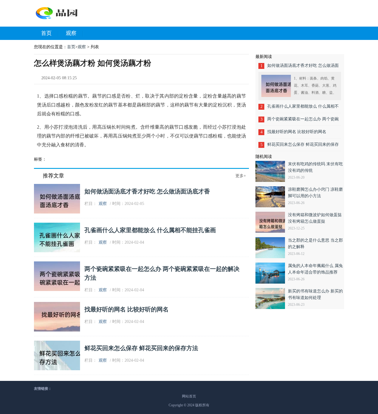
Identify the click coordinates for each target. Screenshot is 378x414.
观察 (71, 33)
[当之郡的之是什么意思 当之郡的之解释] (271, 247)
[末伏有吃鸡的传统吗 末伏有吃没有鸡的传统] (271, 171)
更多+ (240, 176)
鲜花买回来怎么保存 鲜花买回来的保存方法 (141, 348)
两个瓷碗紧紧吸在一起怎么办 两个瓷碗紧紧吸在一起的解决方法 (303, 121)
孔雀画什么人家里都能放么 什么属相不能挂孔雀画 (150, 230)
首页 (46, 33)
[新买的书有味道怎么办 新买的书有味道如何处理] (271, 298)
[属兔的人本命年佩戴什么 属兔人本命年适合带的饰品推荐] (271, 273)
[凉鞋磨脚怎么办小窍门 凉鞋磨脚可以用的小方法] (271, 196)
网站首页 (189, 396)
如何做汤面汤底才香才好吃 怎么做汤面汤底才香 (147, 191)
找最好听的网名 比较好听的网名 (126, 309)
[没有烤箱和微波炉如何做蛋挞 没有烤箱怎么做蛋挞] (271, 222)
